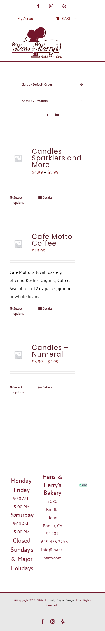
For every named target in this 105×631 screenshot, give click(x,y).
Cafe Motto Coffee (52, 240)
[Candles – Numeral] (18, 354)
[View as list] (57, 114)
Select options (18, 200)
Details (47, 197)
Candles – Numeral (50, 351)
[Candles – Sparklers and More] (18, 158)
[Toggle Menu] (91, 43)
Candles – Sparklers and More (56, 158)
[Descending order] (81, 84)
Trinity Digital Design (61, 600)
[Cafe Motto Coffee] (18, 243)
